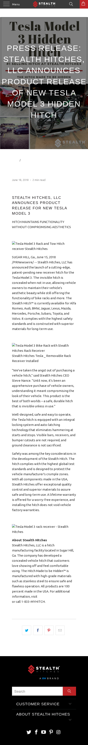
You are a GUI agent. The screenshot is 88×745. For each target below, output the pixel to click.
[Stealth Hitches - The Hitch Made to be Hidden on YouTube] (44, 732)
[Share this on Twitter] (26, 630)
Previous (70, 170)
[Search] (71, 3)
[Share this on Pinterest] (49, 630)
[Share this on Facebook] (37, 630)
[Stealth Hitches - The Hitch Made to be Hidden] (44, 4)
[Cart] (84, 4)
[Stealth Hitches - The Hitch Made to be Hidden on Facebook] (36, 732)
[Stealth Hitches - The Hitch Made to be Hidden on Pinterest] (51, 732)
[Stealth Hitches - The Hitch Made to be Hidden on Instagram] (59, 732)
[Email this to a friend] (60, 630)
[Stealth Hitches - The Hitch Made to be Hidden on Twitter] (29, 732)
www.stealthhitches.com (56, 596)
